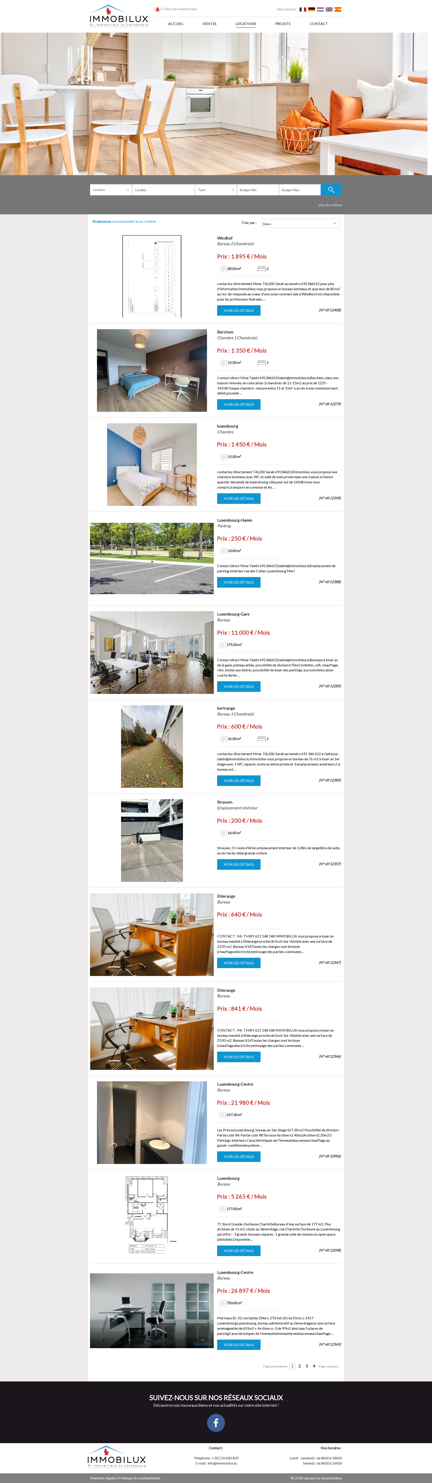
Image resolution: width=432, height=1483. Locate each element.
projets (282, 23)
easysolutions (331, 1478)
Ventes (209, 23)
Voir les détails (239, 310)
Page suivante (329, 1366)
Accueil (175, 23)
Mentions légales (103, 1478)
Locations (246, 23)
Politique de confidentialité (139, 1478)
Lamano (310, 1478)
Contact (319, 23)
